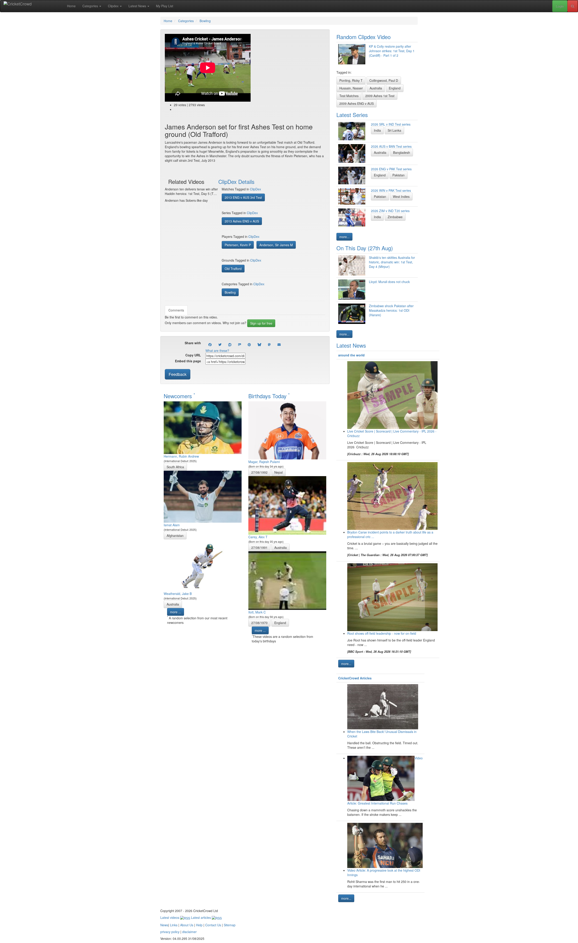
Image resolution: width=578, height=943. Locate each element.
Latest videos (170, 917)
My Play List (164, 6)
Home (71, 6)
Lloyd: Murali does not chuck (389, 281)
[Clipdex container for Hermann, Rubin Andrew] (203, 427)
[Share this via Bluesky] (259, 344)
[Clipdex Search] (572, 6)
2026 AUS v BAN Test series (391, 146)
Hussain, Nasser (351, 88)
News (164, 925)
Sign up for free (261, 323)
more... (344, 236)
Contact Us (213, 925)
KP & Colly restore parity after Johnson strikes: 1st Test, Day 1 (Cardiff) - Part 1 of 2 (392, 51)
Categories (90, 6)
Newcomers (179, 396)
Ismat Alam (172, 525)
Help (199, 925)
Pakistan (398, 175)
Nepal (278, 472)
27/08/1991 (259, 547)
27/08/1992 (259, 472)
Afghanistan (175, 535)
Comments (176, 310)
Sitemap (229, 925)
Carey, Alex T (258, 537)
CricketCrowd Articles (355, 678)
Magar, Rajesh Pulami (264, 461)
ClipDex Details (236, 181)
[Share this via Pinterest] (249, 344)
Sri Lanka (394, 130)
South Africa (175, 467)
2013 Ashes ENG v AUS (242, 221)
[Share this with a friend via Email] (279, 344)
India (377, 130)
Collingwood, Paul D (383, 80)
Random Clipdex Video (363, 37)
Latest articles (201, 917)
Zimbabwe (395, 217)
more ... (175, 612)
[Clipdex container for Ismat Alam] (203, 496)
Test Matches (349, 96)
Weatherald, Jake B (178, 593)
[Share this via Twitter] (219, 344)
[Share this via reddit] (229, 344)
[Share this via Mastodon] (269, 344)
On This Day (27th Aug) (364, 248)
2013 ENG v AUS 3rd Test (243, 197)
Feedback (177, 374)
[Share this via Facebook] (209, 344)
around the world (351, 355)
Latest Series (352, 115)
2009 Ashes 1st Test (379, 96)
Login (560, 6)
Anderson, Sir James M (276, 245)
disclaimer (189, 931)
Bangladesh (401, 152)
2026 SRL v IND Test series (390, 124)
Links (173, 925)
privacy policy (169, 931)
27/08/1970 (259, 622)
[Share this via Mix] (239, 344)
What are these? (217, 350)
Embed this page (188, 361)
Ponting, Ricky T (351, 80)
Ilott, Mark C (257, 612)
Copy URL (193, 355)
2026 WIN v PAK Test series (391, 190)
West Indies (401, 196)
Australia (173, 604)
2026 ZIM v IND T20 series (390, 210)
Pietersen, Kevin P (238, 245)
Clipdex (113, 6)
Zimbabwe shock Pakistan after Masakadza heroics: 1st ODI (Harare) (391, 310)
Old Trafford (233, 268)
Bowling (230, 292)
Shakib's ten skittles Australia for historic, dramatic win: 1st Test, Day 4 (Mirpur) (392, 262)
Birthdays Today (269, 396)
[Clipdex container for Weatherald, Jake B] (203, 564)
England (280, 622)
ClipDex (255, 189)
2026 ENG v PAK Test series (391, 169)
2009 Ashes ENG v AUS (356, 103)
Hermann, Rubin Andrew (181, 456)
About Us (186, 925)
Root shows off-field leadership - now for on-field (381, 633)
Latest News (137, 6)
